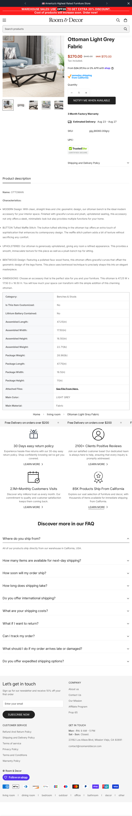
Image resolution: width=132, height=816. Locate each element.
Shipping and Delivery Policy (19, 737)
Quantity (72, 84)
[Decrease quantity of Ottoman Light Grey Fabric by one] (71, 93)
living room (53, 414)
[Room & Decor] (66, 20)
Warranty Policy (11, 760)
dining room (28, 795)
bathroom (92, 795)
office (77, 795)
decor (108, 795)
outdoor (63, 795)
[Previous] (25, 3)
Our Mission (75, 700)
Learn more (32, 464)
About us (74, 689)
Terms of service (12, 743)
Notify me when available (91, 100)
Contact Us (75, 694)
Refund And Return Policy (17, 731)
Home (36, 414)
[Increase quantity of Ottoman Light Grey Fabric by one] (86, 93)
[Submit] (125, 29)
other (121, 795)
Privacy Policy (10, 749)
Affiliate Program (78, 706)
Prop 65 (73, 712)
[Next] (107, 3)
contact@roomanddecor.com (85, 746)
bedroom (47, 795)
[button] (125, 20)
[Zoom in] (57, 43)
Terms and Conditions (15, 755)
